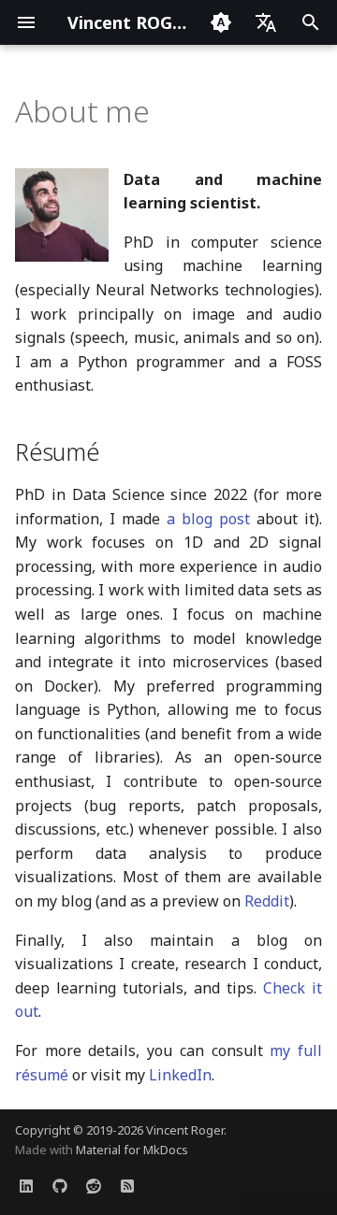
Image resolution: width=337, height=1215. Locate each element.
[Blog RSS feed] (127, 1185)
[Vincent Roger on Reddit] (94, 1185)
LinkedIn (180, 1075)
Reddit (266, 901)
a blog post (208, 518)
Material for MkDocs (132, 1149)
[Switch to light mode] (221, 22)
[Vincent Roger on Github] (60, 1185)
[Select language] (266, 22)
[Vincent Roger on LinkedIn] (26, 1185)
